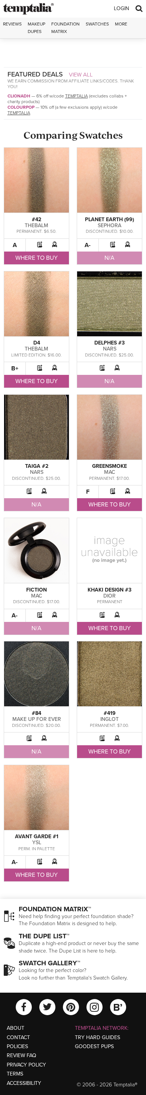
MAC (109, 472)
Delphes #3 (109, 343)
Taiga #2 (36, 466)
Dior (109, 596)
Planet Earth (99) (109, 219)
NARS (109, 349)
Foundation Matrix (65, 27)
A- (88, 245)
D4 (36, 343)
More (121, 24)
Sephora (109, 225)
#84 (36, 713)
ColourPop (20, 107)
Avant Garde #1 (36, 836)
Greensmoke (109, 466)
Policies (17, 1046)
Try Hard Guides (97, 1037)
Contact (18, 1037)
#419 (110, 713)
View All (81, 74)
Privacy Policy (26, 1065)
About (15, 1028)
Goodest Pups (94, 1046)
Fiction (36, 590)
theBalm (36, 225)
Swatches (97, 24)
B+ (14, 368)
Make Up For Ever (36, 719)
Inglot (109, 719)
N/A (109, 258)
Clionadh (18, 96)
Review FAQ (21, 1055)
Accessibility (24, 1083)
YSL (36, 842)
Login (121, 8)
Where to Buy (36, 258)
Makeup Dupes (36, 27)
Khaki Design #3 (109, 590)
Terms (15, 1074)
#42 (36, 219)
